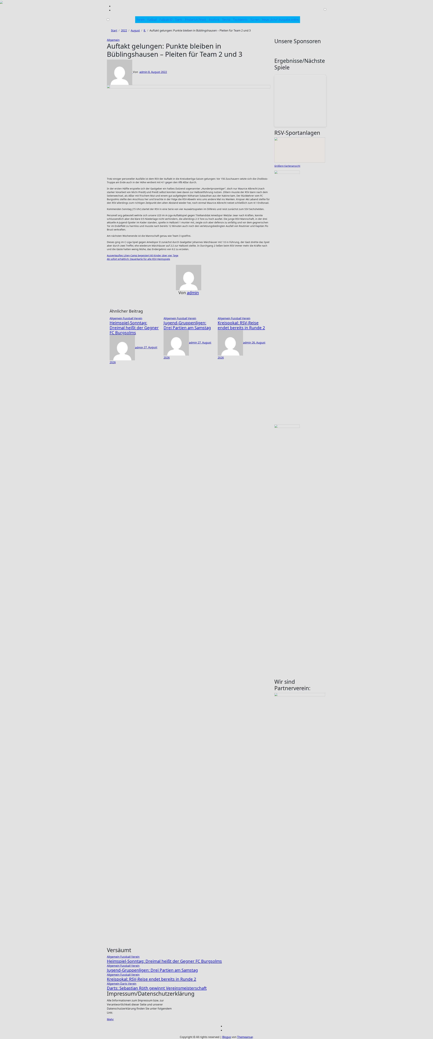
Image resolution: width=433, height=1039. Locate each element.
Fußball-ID (166, 20)
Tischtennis (240, 20)
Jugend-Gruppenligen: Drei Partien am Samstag (187, 325)
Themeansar (245, 1037)
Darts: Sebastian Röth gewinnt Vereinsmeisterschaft (157, 988)
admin (143, 72)
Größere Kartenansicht (287, 165)
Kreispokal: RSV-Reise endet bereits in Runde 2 (241, 325)
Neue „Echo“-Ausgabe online (280, 20)
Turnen (254, 20)
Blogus (226, 1037)
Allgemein (113, 40)
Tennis (226, 20)
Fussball (128, 318)
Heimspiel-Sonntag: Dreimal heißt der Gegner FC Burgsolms (134, 327)
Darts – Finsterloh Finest (190, 20)
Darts (124, 983)
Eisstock (214, 20)
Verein (140, 20)
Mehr (110, 1019)
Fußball (152, 20)
